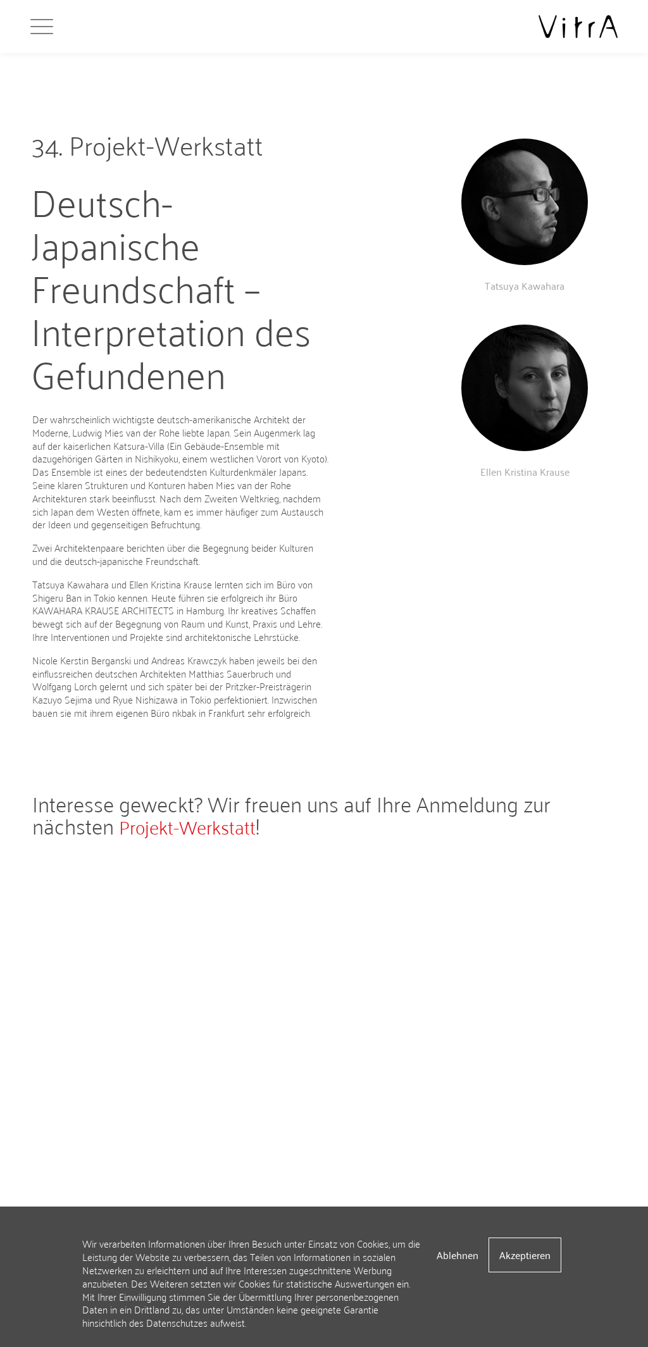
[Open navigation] (57, 26)
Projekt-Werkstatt (187, 825)
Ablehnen (457, 1254)
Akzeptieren (525, 1254)
